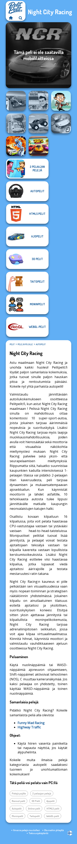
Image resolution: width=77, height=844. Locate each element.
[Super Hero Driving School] (16, 123)
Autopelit (41, 344)
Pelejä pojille (25, 344)
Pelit (12, 344)
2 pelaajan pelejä (41, 793)
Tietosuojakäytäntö (38, 833)
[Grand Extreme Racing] (16, 101)
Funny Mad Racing (31, 723)
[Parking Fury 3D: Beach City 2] (38, 146)
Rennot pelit (18, 801)
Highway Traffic (29, 727)
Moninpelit (17, 816)
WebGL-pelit (52, 816)
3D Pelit (36, 801)
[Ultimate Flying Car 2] (61, 123)
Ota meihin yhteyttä (54, 830)
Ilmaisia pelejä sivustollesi (26, 830)
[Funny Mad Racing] (38, 123)
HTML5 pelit (53, 808)
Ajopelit (50, 801)
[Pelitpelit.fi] (11, 18)
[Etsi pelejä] (20, 18)
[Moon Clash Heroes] (16, 146)
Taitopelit (35, 816)
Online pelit (34, 808)
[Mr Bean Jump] (61, 101)
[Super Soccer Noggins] (38, 101)
